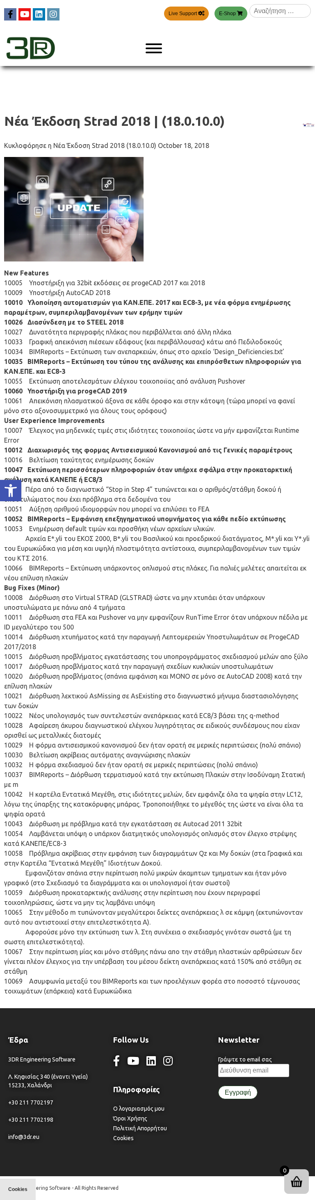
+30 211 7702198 (30, 1119)
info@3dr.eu (23, 1137)
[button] (10, 490)
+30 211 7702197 (30, 1102)
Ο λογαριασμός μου (138, 1108)
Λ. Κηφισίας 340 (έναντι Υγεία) (48, 1076)
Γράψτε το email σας (245, 1059)
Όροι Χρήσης (130, 1118)
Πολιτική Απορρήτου (140, 1128)
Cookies (123, 1138)
